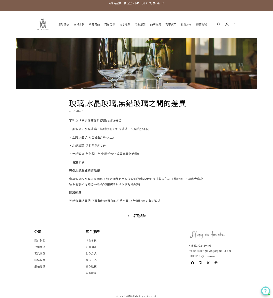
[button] (219, 24)
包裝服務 (91, 273)
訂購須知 (91, 247)
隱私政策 (39, 260)
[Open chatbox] (265, 290)
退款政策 (91, 266)
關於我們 (39, 240)
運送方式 (91, 260)
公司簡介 (39, 247)
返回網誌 (139, 216)
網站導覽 (39, 266)
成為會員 (91, 240)
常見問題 (39, 253)
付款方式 (91, 253)
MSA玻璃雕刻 (130, 296)
